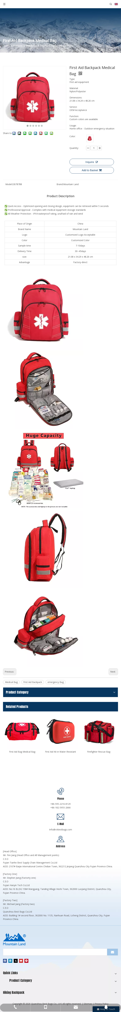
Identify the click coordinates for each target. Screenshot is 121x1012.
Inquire (89, 162)
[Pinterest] (26, 961)
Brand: (60, 184)
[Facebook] (5, 961)
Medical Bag (11, 682)
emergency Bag (56, 682)
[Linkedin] (10, 961)
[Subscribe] (112, 952)
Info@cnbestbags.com (60, 829)
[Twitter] (16, 961)
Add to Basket (90, 170)
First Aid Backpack (32, 682)
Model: (8, 184)
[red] (90, 138)
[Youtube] (21, 961)
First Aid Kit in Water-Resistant (22, 751)
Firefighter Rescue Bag (60, 751)
